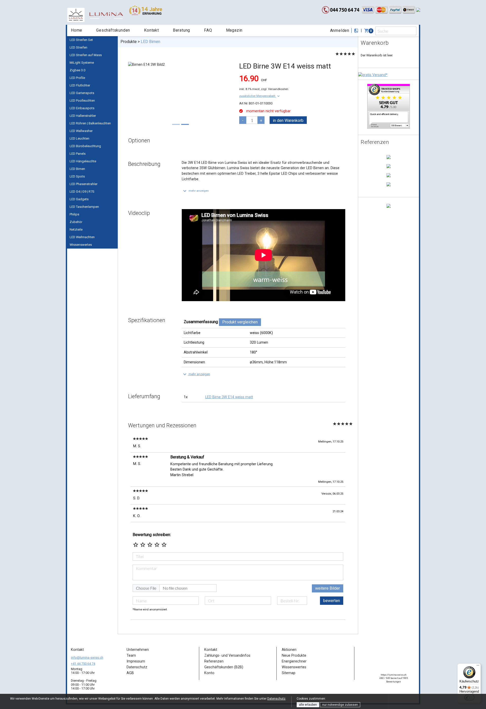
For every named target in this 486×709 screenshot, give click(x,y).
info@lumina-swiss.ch (87, 657)
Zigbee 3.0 (77, 70)
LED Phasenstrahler (83, 184)
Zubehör (76, 222)
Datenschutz (276, 698)
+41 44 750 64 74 (83, 664)
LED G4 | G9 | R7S (82, 191)
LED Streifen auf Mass (86, 55)
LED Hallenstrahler (83, 116)
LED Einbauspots (82, 108)
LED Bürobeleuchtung (85, 146)
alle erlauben (308, 704)
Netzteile (76, 229)
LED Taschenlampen (84, 207)
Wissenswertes (81, 245)
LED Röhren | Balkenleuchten (90, 123)
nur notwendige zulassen (340, 704)
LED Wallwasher (81, 131)
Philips (74, 214)
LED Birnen (77, 169)
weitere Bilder (327, 588)
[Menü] (478, 666)
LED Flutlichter (80, 85)
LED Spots (77, 176)
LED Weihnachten (82, 237)
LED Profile (77, 78)
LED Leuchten (79, 138)
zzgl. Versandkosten (274, 89)
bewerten (331, 600)
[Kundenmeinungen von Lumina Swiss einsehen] (388, 106)
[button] (260, 96)
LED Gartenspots (82, 93)
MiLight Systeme (82, 62)
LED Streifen (78, 47)
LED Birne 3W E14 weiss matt (229, 397)
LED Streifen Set (81, 40)
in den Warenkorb (288, 120)
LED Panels (78, 154)
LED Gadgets (79, 199)
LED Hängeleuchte (83, 161)
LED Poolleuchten (82, 100)
